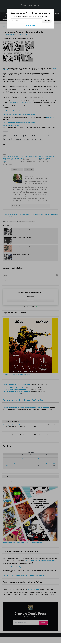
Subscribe (47, 20)
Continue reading (30, 25)
